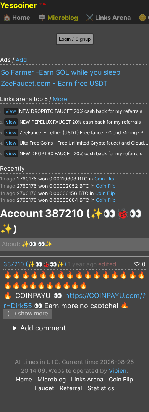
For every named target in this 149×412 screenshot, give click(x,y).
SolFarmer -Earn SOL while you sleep (60, 72)
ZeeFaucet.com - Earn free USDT (54, 83)
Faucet (44, 388)
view (11, 111)
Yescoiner (23, 5)
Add (21, 59)
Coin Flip (104, 179)
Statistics (100, 388)
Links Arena (108, 17)
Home (16, 17)
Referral (71, 388)
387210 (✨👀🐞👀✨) (34, 264)
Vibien (117, 370)
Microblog (58, 17)
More (60, 99)
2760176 (27, 179)
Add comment (43, 328)
